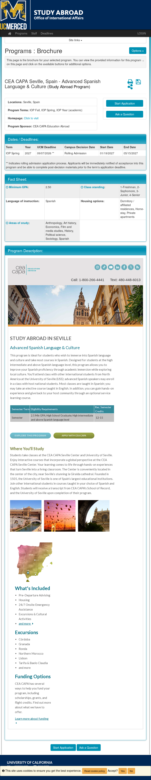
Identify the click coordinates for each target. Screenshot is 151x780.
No (131, 771)
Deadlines (47, 33)
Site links (75, 40)
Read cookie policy (94, 771)
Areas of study (19, 223)
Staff (34, 33)
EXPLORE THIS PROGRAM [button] (30, 435)
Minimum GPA (18, 187)
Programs (21, 33)
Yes (123, 771)
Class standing (94, 187)
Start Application (125, 103)
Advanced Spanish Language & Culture (45, 347)
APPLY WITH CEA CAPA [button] (74, 435)
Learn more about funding (32, 718)
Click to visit (31, 118)
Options (137, 51)
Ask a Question (124, 114)
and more (25, 623)
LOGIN (141, 33)
